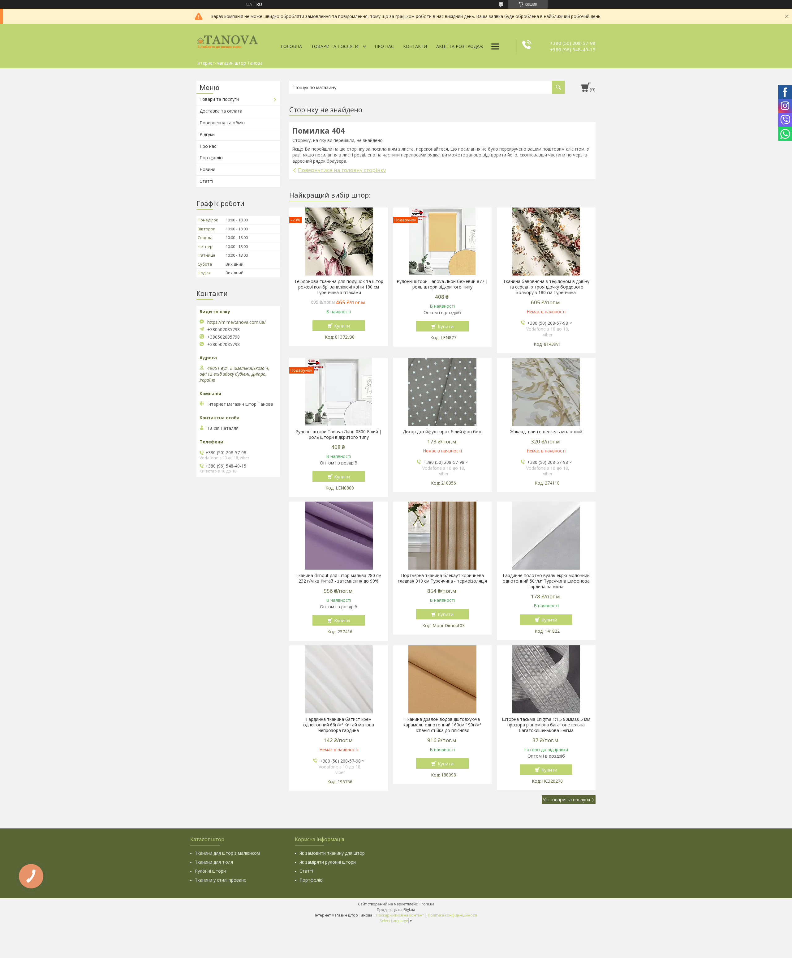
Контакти (415, 46)
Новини (207, 169)
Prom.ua (427, 904)
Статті (206, 181)
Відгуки (207, 134)
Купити (342, 326)
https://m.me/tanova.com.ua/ (236, 322)
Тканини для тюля (214, 862)
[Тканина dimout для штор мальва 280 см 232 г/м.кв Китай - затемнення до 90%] (338, 536)
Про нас (384, 46)
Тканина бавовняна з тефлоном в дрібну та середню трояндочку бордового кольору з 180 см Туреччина (546, 287)
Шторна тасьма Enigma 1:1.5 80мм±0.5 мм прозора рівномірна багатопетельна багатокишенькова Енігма (546, 724)
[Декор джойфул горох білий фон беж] (442, 392)
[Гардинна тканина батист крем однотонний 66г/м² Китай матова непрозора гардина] (338, 679)
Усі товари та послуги (566, 799)
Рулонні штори (210, 871)
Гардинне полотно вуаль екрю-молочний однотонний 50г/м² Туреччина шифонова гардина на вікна (546, 581)
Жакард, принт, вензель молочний (546, 431)
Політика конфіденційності (452, 915)
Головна (291, 46)
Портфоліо (211, 157)
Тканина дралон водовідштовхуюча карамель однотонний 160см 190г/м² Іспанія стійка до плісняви (442, 724)
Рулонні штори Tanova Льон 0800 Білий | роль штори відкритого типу (338, 434)
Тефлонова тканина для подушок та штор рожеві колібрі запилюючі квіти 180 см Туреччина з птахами (338, 287)
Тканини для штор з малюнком (227, 853)
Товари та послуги (334, 46)
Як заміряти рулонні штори (327, 862)
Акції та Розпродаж (459, 46)
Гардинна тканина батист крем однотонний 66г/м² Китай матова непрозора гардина (338, 724)
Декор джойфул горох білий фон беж (442, 431)
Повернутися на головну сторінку (342, 169)
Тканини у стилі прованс (220, 880)
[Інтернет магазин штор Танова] (227, 41)
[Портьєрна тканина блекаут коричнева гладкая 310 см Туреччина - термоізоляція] (442, 536)
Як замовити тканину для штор (332, 853)
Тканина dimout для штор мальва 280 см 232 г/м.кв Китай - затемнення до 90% (338, 578)
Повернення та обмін (222, 123)
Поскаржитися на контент (400, 915)
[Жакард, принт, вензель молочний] (546, 392)
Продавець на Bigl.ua (396, 909)
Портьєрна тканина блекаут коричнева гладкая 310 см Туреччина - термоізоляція (442, 578)
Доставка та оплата (221, 111)
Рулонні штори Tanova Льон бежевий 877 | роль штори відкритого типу (442, 284)
